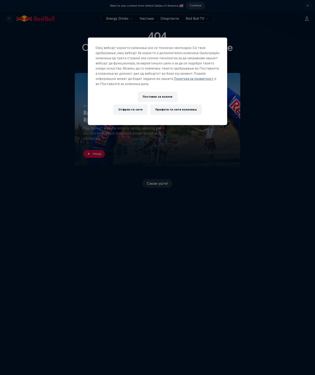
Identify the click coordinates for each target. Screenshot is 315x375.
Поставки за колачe (157, 96)
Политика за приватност (194, 78)
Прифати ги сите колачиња (176, 109)
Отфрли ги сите (130, 109)
